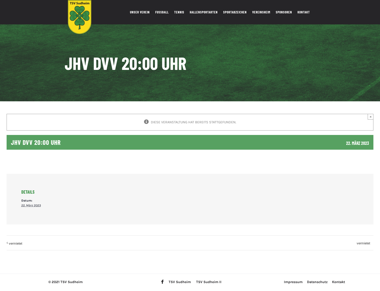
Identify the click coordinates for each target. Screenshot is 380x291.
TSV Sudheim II (208, 282)
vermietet (15, 243)
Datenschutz (317, 282)
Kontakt (338, 282)
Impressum (293, 282)
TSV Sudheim (180, 282)
